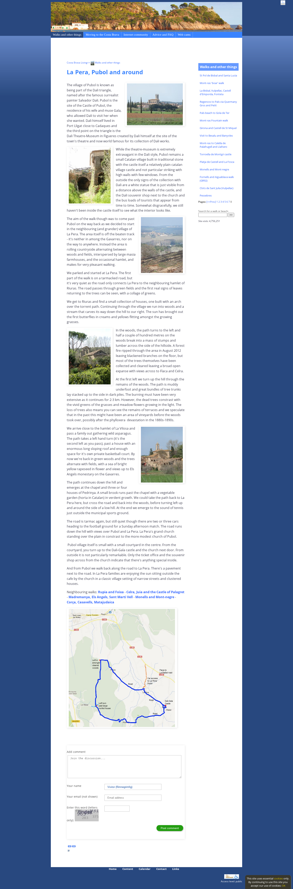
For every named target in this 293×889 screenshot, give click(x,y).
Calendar (144, 869)
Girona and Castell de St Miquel (218, 128)
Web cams (184, 34)
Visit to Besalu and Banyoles (216, 135)
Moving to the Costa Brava (102, 34)
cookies (278, 878)
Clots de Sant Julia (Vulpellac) (216, 188)
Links (175, 869)
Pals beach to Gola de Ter (214, 113)
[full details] (68, 851)
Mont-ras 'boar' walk (212, 83)
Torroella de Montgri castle (215, 154)
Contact (161, 869)
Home (113, 869)
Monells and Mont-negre (214, 169)
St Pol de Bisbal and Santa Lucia (218, 75)
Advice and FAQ (162, 34)
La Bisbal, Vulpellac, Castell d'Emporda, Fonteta (215, 92)
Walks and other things (67, 34)
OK (283, 885)
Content (127, 869)
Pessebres (206, 195)
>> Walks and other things (103, 62)
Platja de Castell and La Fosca (217, 162)
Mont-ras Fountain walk (214, 120)
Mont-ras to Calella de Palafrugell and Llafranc (213, 144)
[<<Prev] (211, 201)
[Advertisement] (139, 50)
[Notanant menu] (229, 878)
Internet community (136, 34)
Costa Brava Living (77, 62)
